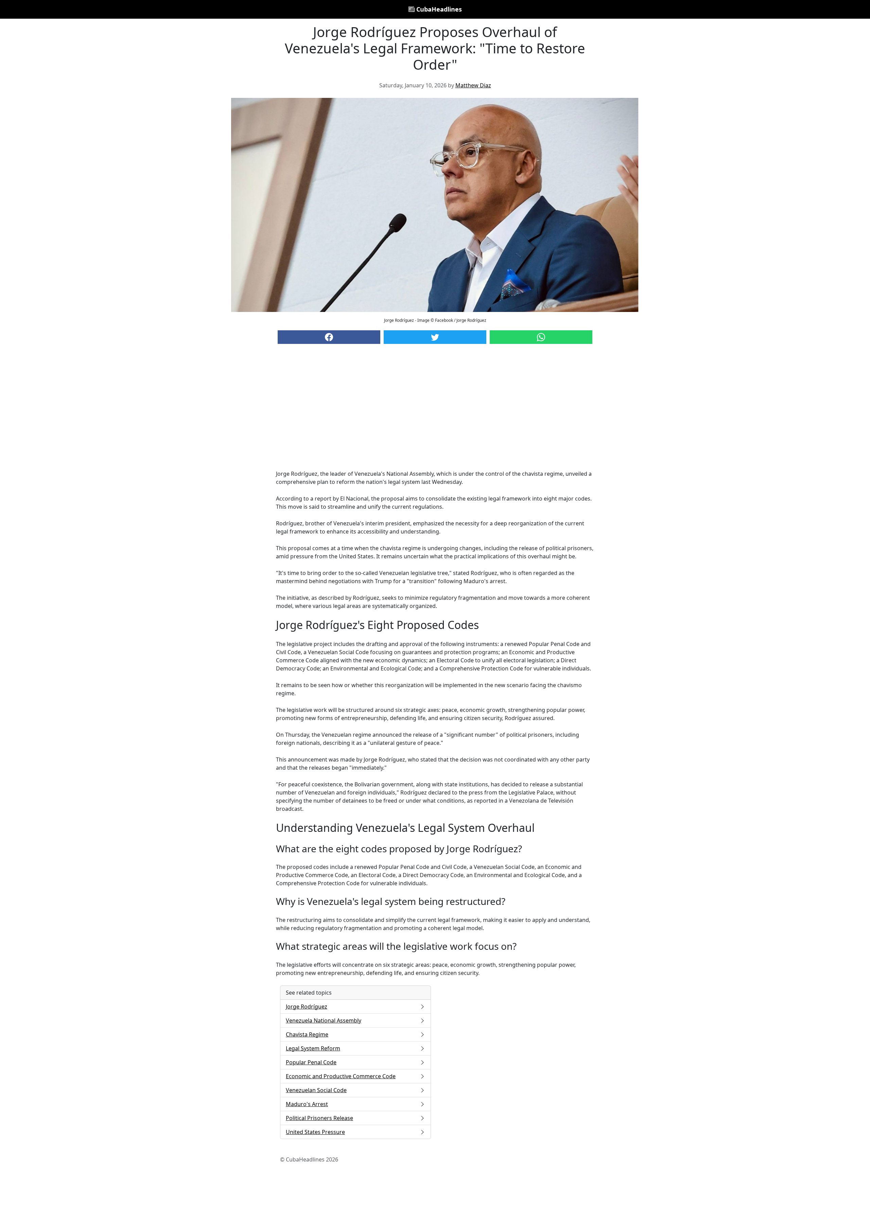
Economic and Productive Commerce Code (341, 1076)
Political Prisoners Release (319, 1118)
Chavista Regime (307, 1034)
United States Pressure (315, 1132)
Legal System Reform (313, 1048)
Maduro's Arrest (307, 1104)
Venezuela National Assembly (323, 1020)
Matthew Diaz (473, 85)
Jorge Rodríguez (306, 1006)
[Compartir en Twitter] (435, 337)
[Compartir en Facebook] (329, 337)
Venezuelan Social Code (316, 1090)
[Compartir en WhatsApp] (541, 337)
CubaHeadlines (438, 9)
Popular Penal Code (311, 1062)
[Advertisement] (435, 413)
